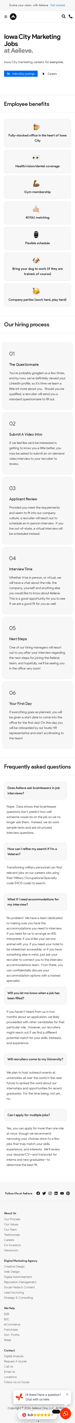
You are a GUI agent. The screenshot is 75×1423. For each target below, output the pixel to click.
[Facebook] (38, 1193)
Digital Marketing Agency (21, 1261)
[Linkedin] (56, 1193)
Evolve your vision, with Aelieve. (29, 5)
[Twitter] (44, 1193)
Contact (9, 1350)
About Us (10, 1213)
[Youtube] (62, 1193)
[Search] (64, 17)
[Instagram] (50, 1193)
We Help (9, 1308)
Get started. (58, 5)
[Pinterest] (68, 1193)
